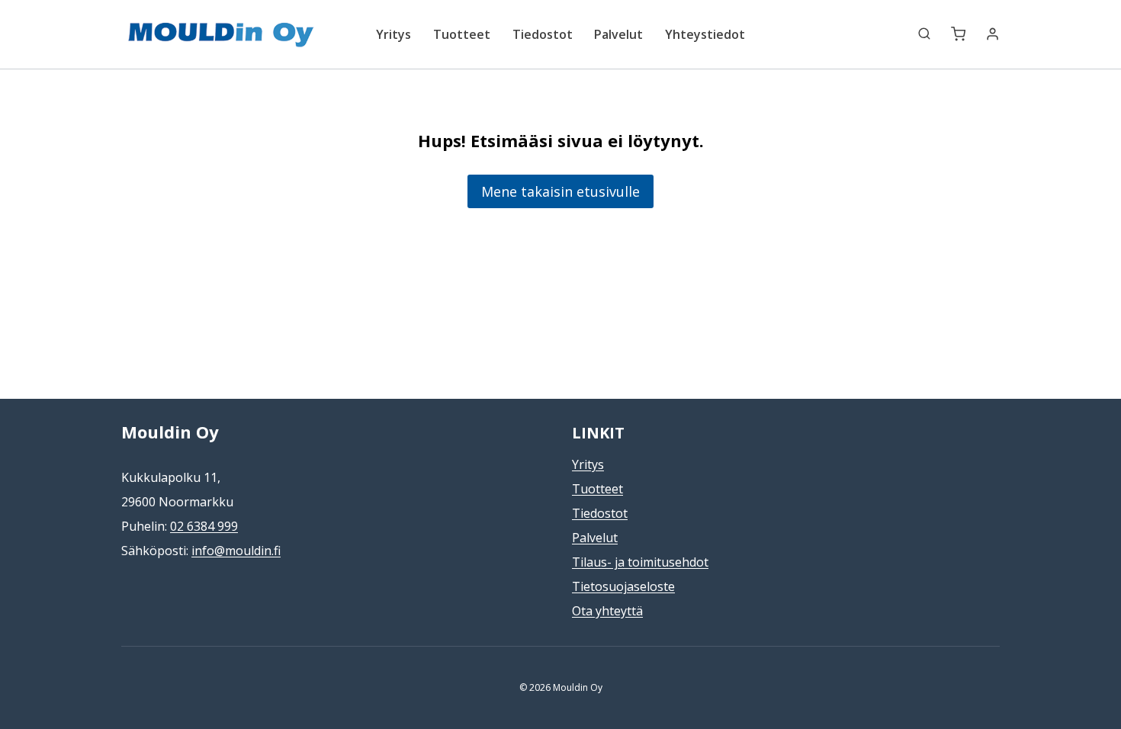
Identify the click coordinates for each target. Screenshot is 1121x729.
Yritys (393, 34)
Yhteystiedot (705, 34)
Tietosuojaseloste (623, 586)
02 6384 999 (204, 526)
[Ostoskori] (958, 34)
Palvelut (618, 34)
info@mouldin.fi (236, 550)
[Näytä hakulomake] (916, 34)
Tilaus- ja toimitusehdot (640, 562)
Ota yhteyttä (607, 610)
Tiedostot (542, 34)
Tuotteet (461, 34)
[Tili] (992, 34)
